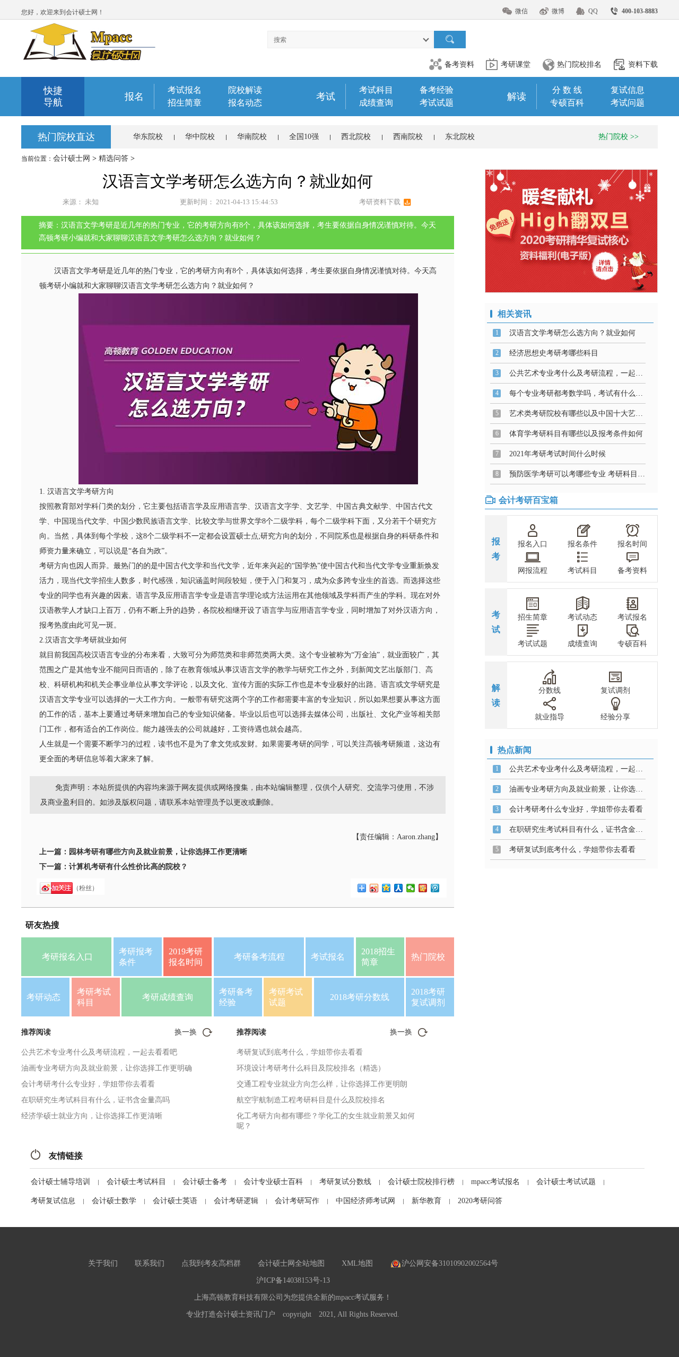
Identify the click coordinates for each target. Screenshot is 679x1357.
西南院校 (408, 137)
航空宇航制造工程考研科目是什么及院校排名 (311, 1100)
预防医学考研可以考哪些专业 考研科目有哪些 (584, 474)
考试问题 (628, 102)
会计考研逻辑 (236, 1201)
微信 (521, 11)
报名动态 (245, 102)
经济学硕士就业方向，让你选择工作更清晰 (91, 1116)
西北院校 (356, 137)
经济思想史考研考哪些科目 (553, 353)
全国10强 (304, 137)
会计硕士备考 (204, 1182)
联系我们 (149, 1263)
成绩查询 (376, 102)
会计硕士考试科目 (136, 1182)
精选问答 (113, 158)
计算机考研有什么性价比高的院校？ (128, 867)
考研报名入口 (67, 956)
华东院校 (148, 137)
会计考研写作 (297, 1201)
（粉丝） (85, 888)
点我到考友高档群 (211, 1263)
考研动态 (43, 997)
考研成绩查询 (167, 997)
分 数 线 (567, 89)
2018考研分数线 (359, 997)
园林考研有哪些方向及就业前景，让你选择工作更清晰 (158, 852)
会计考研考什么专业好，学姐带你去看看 (88, 1084)
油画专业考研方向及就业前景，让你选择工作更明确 (106, 1068)
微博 (558, 11)
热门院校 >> (618, 137)
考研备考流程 (259, 956)
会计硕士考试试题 (566, 1182)
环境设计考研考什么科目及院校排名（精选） (311, 1068)
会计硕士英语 (175, 1201)
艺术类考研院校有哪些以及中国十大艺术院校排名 (591, 413)
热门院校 (428, 956)
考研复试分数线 (345, 1182)
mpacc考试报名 (495, 1182)
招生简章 (185, 102)
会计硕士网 (71, 158)
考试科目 (376, 89)
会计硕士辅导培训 (60, 1182)
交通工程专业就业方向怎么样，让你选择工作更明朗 (322, 1084)
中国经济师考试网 (365, 1201)
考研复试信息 (53, 1201)
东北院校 (460, 137)
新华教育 (426, 1201)
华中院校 (200, 137)
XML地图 (357, 1263)
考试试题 (437, 102)
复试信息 (628, 89)
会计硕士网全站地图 (291, 1263)
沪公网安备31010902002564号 (450, 1263)
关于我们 (103, 1263)
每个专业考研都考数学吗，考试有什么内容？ (583, 393)
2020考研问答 (480, 1201)
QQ (593, 11)
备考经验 (437, 89)
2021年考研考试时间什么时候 (557, 454)
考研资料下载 (380, 202)
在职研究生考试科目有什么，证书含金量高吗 (95, 1100)
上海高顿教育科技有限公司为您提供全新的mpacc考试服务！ (292, 1297)
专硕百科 (567, 102)
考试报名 (185, 89)
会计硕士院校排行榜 (421, 1182)
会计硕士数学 (114, 1201)
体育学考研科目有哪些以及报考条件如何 (576, 434)
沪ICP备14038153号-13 (293, 1280)
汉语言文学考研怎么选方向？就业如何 (572, 333)
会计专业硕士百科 (273, 1182)
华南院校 (252, 137)
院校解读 (245, 89)
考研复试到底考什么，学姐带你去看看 (300, 1052)
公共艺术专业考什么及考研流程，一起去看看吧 (99, 1052)
